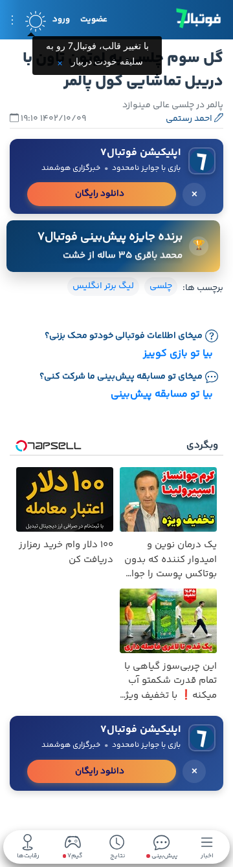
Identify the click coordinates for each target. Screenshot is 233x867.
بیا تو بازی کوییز (178, 354)
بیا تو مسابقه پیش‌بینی (162, 394)
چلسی (161, 286)
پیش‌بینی (163, 855)
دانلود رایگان (99, 193)
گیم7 (74, 856)
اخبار (207, 855)
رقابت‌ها (28, 855)
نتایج (117, 855)
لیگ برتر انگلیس (103, 286)
